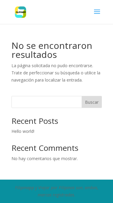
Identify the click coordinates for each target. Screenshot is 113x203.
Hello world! (22, 131)
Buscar (92, 102)
